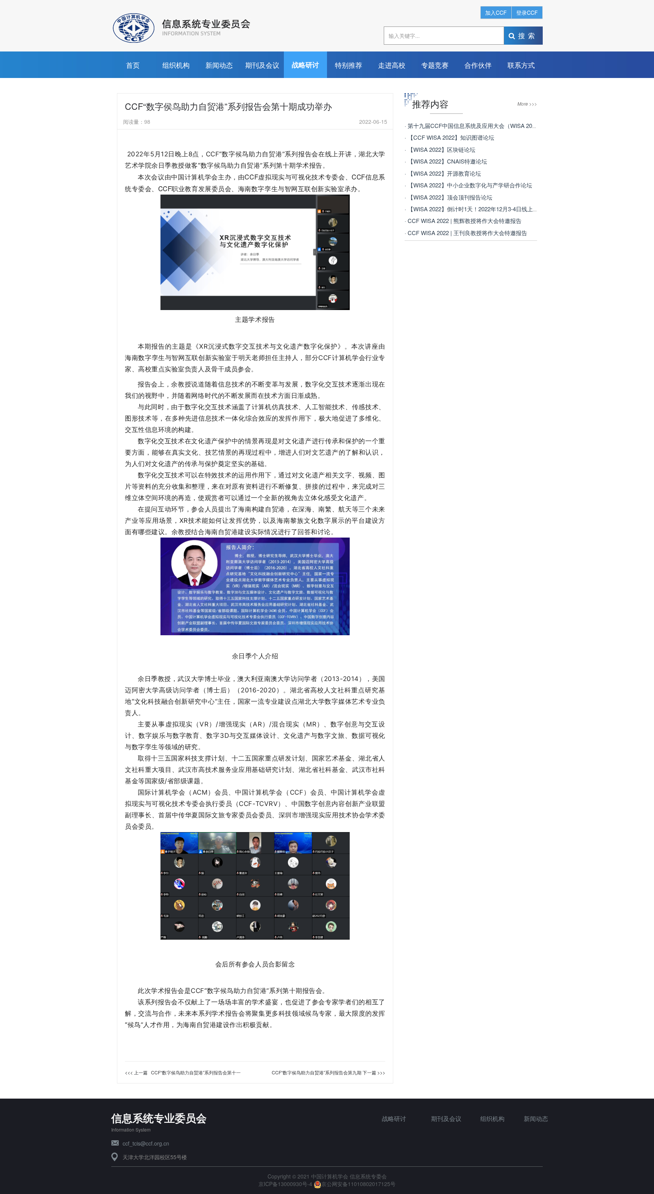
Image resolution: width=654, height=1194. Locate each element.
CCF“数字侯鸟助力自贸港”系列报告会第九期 (316, 1072)
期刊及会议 (262, 65)
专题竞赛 (434, 65)
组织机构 (176, 65)
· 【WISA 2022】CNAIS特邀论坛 (446, 161)
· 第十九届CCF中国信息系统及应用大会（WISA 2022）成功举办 (486, 125)
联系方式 (521, 65)
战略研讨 (305, 65)
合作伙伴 (478, 65)
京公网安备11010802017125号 (358, 1184)
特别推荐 (348, 65)
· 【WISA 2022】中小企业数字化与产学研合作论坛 (468, 185)
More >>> (527, 103)
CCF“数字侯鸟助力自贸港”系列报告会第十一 (196, 1072)
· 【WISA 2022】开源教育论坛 (443, 173)
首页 (133, 65)
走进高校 (391, 65)
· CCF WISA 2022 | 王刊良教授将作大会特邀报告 (466, 233)
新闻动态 (219, 65)
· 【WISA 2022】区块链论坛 (440, 149)
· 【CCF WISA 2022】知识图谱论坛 (449, 137)
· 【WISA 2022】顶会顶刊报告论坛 (448, 197)
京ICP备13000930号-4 (286, 1184)
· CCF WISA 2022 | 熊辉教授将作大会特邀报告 (463, 220)
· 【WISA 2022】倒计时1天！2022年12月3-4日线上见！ (474, 209)
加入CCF (496, 12)
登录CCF (527, 12)
